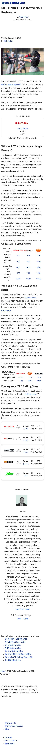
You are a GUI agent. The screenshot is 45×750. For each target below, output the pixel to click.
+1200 (38, 279)
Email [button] (19, 619)
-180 (30, 378)
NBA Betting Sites (13, 648)
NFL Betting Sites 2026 (15, 642)
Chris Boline (23, 17)
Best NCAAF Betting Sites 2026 (19, 657)
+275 (18, 256)
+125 (39, 381)
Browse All (10, 744)
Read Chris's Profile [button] (22, 609)
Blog (7, 729)
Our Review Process (14, 726)
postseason (6, 310)
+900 (28, 273)
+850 (18, 273)
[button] (23, 127)
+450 (28, 267)
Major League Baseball (11, 85)
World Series (30, 298)
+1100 (18, 279)
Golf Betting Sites (13, 660)
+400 (18, 262)
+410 (38, 262)
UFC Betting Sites (13, 645)
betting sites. (30, 394)
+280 (38, 256)
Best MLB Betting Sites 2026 (18, 654)
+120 (21, 381)
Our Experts (10, 723)
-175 (20, 378)
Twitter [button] (25, 619)
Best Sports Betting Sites (16, 639)
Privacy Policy (11, 741)
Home (2, 671)
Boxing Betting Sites (14, 651)
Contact (8, 738)
